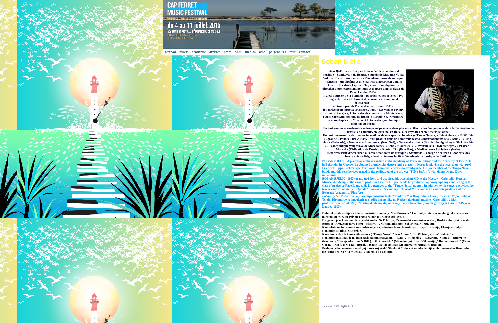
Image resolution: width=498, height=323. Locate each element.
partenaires (277, 52)
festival (170, 52)
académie (199, 52)
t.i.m (238, 52)
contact (304, 52)
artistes (214, 52)
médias (250, 52)
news (227, 52)
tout (292, 52)
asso (262, 52)
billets (183, 52)
